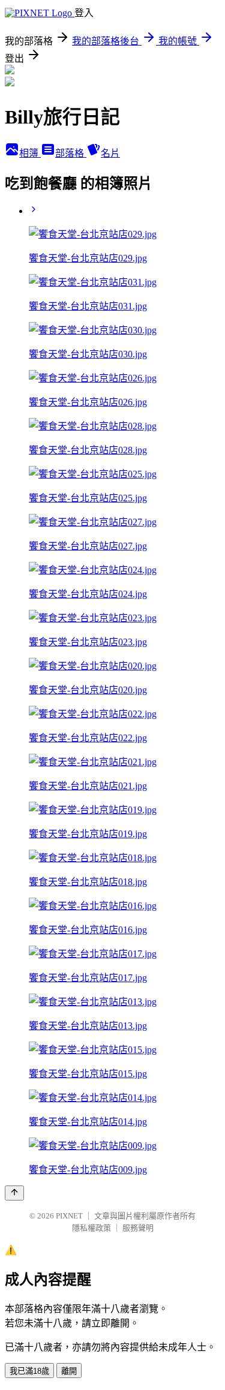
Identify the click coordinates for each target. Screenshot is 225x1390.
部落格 (70, 153)
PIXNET (69, 1215)
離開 (69, 1371)
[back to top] (14, 1193)
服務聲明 (138, 1227)
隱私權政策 (91, 1227)
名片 (110, 153)
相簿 (30, 153)
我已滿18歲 (29, 1371)
